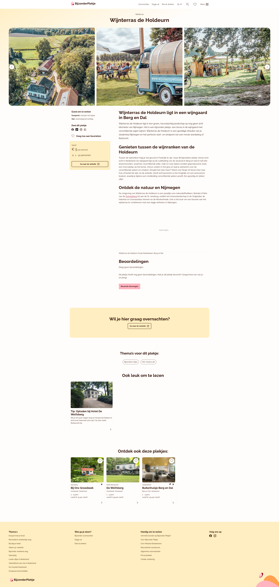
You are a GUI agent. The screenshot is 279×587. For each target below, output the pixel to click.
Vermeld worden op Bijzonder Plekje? (156, 536)
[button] (267, 67)
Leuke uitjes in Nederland (19, 559)
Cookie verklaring (148, 559)
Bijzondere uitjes (130, 362)
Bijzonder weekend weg (18, 551)
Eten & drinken (168, 4)
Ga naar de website (88, 164)
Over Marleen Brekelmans (151, 544)
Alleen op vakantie (16, 547)
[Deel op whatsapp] (85, 129)
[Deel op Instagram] (81, 129)
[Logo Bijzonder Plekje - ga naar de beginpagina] (83, 4)
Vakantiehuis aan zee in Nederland (22, 563)
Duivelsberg (131, 196)
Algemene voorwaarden (150, 551)
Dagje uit (155, 4)
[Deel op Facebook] (72, 129)
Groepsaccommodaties (18, 571)
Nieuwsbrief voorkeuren (150, 547)
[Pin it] (77, 129)
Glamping (12, 555)
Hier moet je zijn (148, 362)
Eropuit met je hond (17, 536)
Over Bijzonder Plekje (149, 540)
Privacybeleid (146, 555)
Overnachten (144, 4)
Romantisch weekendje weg (20, 540)
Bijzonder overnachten (84, 536)
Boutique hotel (15, 544)
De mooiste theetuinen (18, 567)
